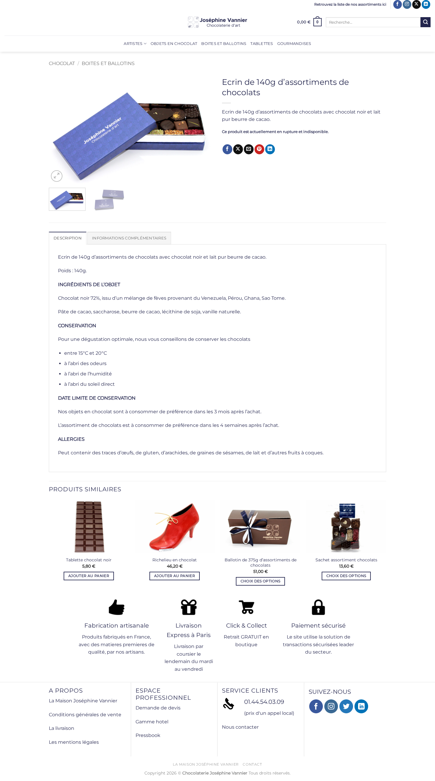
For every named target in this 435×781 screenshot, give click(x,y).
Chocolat (62, 63)
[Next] (202, 129)
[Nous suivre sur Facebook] (397, 4)
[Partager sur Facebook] (227, 149)
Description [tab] (68, 238)
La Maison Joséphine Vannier (83, 701)
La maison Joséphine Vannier (206, 764)
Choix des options (261, 581)
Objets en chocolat (174, 43)
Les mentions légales (74, 742)
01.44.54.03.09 (264, 701)
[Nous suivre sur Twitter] (346, 706)
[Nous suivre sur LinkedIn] (426, 4)
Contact (252, 764)
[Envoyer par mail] (249, 149)
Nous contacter (240, 727)
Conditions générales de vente (85, 714)
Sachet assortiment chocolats (346, 560)
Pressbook (148, 735)
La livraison (61, 728)
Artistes (133, 43)
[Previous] (59, 129)
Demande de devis (158, 708)
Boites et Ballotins (223, 43)
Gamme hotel (152, 722)
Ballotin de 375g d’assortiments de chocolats (261, 562)
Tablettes (261, 43)
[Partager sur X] (238, 149)
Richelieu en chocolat (174, 560)
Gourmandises (294, 43)
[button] (309, 22)
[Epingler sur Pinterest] (259, 149)
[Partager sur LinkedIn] (270, 149)
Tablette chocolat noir (89, 560)
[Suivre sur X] (416, 4)
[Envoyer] (425, 22)
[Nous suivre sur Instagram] (407, 4)
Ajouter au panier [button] (88, 576)
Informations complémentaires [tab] (129, 238)
